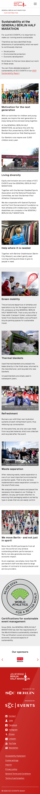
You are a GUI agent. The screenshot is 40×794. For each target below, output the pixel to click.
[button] (2, 659)
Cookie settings (11, 760)
